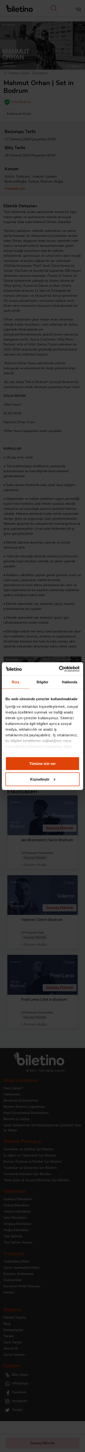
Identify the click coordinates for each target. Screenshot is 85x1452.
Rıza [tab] (15, 682)
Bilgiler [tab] (43, 682)
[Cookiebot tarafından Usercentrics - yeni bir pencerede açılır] (60, 669)
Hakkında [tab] (69, 682)
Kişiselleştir (40, 779)
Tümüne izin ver (42, 764)
